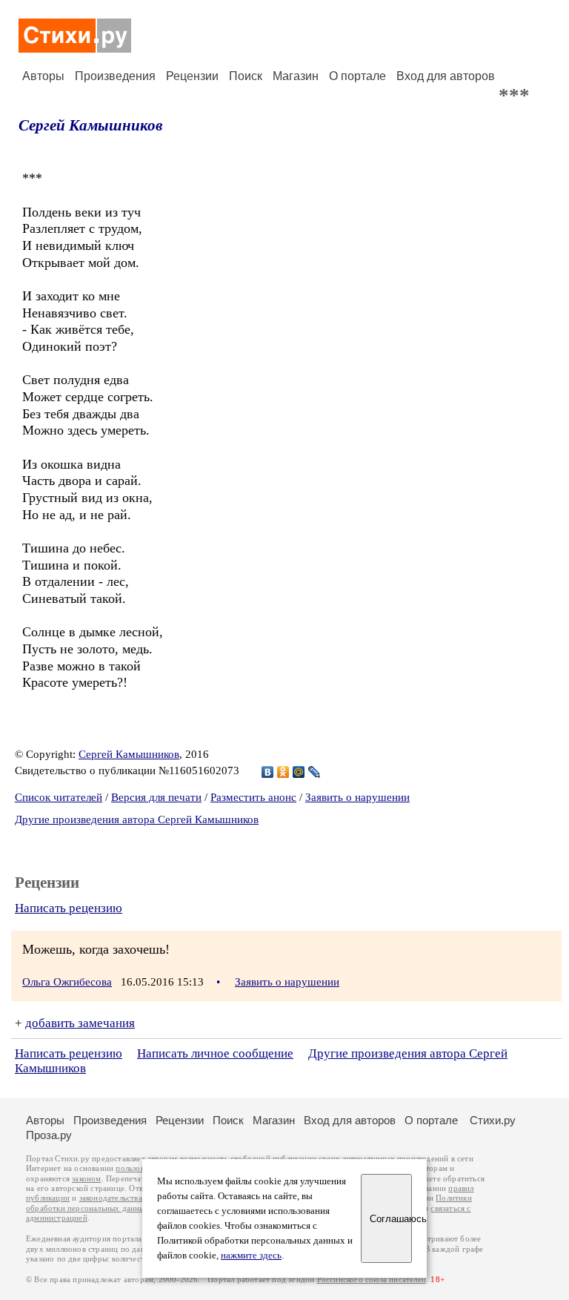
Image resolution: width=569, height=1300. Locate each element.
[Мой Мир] (299, 772)
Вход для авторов (445, 76)
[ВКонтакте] (268, 772)
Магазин (296, 76)
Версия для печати (156, 797)
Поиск (245, 76)
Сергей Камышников (90, 125)
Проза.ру (49, 1135)
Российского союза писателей (371, 1280)
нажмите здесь (251, 1255)
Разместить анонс (253, 797)
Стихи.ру (493, 1120)
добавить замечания (80, 1023)
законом (86, 1179)
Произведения (115, 76)
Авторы (43, 76)
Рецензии (192, 76)
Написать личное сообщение (215, 1053)
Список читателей (58, 797)
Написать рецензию (68, 908)
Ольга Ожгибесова (67, 982)
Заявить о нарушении (357, 797)
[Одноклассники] (283, 772)
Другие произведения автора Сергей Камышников (137, 819)
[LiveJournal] (314, 772)
